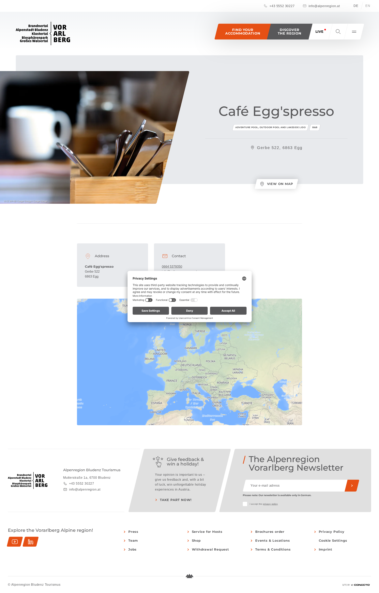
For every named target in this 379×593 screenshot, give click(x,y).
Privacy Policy (331, 532)
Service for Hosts (207, 532)
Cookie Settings (333, 540)
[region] (189, 378)
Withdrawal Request (210, 549)
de (356, 6)
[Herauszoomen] (297, 309)
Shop (196, 540)
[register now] (352, 486)
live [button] (319, 32)
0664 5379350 (172, 266)
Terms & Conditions (273, 549)
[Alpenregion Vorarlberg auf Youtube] (15, 542)
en (367, 6)
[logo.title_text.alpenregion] (43, 33)
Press (133, 532)
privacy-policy (270, 504)
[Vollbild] (297, 316)
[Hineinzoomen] (297, 303)
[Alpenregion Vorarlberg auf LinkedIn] (31, 542)
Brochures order (269, 532)
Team (133, 540)
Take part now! (176, 500)
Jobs (132, 549)
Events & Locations (272, 540)
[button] (290, 31)
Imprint (325, 549)
